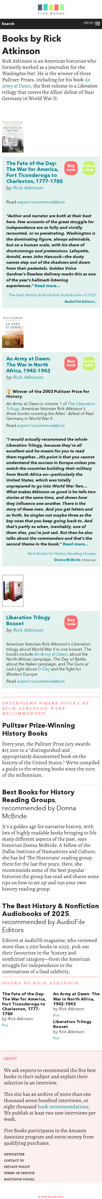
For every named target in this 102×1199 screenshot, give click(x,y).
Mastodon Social (19, 1179)
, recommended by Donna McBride (51, 840)
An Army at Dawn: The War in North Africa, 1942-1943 (28, 365)
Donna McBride (67, 560)
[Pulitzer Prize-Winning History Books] (51, 750)
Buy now (71, 168)
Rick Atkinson (28, 188)
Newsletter (14, 1154)
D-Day (44, 669)
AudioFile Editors (80, 302)
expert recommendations (41, 202)
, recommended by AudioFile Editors (51, 939)
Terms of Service (19, 1173)
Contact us (14, 1161)
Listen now (88, 168)
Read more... (47, 286)
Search (8, 24)
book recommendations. (64, 1106)
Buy (5, 1025)
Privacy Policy (17, 1167)
